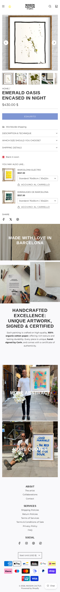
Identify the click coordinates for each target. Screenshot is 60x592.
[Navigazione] (3, 6)
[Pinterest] (33, 543)
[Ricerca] (50, 6)
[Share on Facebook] (3, 219)
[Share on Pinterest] (17, 219)
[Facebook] (19, 543)
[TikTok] (40, 543)
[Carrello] (56, 6)
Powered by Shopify (30, 588)
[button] (6, 42)
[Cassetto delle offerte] (9, 6)
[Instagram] (26, 543)
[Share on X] (10, 219)
